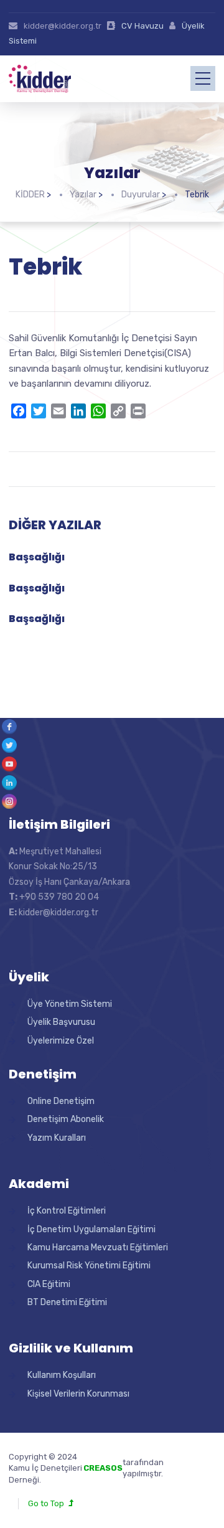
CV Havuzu (142, 26)
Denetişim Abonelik (65, 1119)
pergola (179, 1462)
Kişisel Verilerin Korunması (78, 1394)
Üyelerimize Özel (60, 1040)
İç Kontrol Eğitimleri (66, 1210)
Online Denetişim (61, 1101)
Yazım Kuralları (56, 1138)
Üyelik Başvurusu (61, 1022)
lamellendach (189, 1473)
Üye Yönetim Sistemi (69, 1004)
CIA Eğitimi (48, 1284)
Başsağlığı (37, 557)
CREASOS (103, 1468)
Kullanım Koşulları (61, 1375)
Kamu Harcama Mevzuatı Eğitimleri (97, 1247)
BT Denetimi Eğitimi (67, 1302)
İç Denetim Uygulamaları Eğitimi (91, 1229)
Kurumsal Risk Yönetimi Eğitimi (89, 1265)
